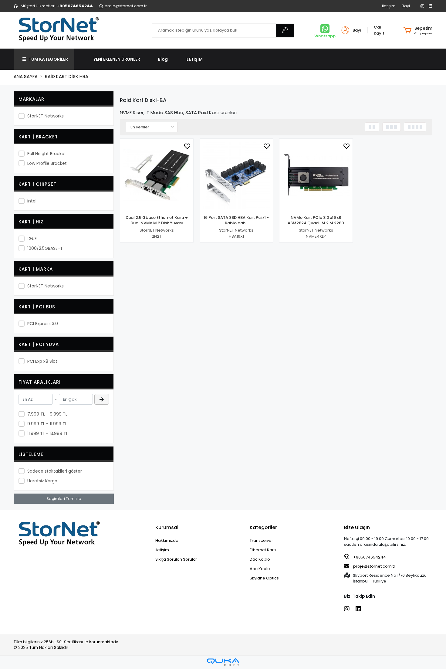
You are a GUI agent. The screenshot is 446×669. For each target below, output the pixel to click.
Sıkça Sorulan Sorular (176, 559)
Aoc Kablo (260, 569)
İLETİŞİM (194, 59)
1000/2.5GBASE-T (45, 248)
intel (31, 201)
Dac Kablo (260, 559)
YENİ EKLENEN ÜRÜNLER (116, 59)
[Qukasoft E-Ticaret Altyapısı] (223, 662)
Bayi (406, 6)
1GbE (32, 239)
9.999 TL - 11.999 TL (47, 424)
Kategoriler (263, 527)
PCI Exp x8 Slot (42, 361)
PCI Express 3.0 (42, 324)
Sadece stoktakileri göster (54, 471)
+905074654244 (369, 557)
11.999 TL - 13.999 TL (47, 433)
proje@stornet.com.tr (373, 566)
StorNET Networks (45, 116)
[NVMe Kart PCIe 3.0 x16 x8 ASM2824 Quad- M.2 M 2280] (316, 176)
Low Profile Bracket (47, 163)
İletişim (389, 6)
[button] (418, 30)
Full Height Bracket (46, 154)
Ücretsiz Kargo (42, 481)
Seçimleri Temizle (63, 498)
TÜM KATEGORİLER (48, 59)
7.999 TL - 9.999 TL (47, 414)
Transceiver (261, 540)
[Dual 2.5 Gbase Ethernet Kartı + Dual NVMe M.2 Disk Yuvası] (156, 176)
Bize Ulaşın (357, 527)
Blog (163, 59)
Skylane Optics (264, 578)
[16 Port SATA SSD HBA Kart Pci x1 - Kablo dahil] (236, 176)
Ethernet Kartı (263, 550)
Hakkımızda (166, 540)
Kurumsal (166, 527)
